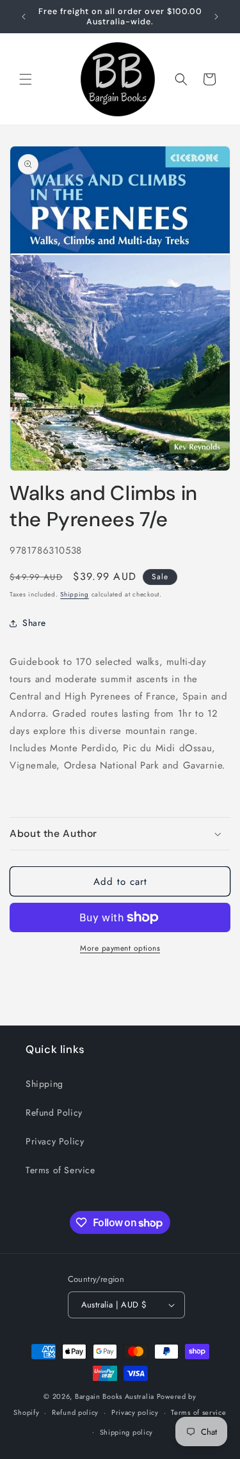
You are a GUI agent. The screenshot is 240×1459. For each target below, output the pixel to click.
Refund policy (75, 1412)
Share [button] (34, 622)
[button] (26, 79)
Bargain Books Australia (114, 1396)
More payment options (120, 948)
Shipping (74, 594)
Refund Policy (54, 1112)
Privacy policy (135, 1412)
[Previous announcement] (24, 17)
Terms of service (198, 1412)
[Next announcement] (216, 17)
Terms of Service (60, 1170)
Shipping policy (127, 1432)
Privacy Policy (55, 1141)
